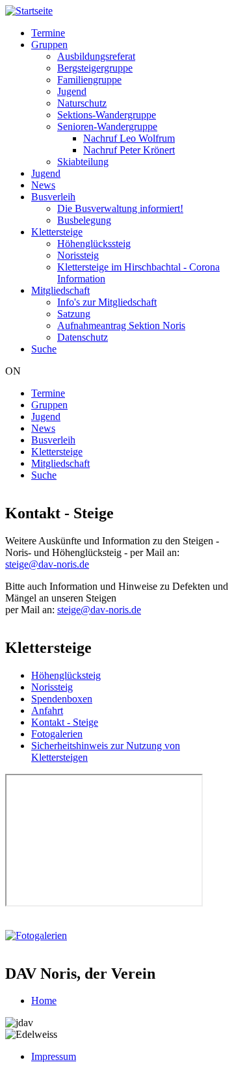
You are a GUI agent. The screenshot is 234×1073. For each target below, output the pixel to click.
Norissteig (78, 255)
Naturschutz (82, 103)
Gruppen (49, 44)
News (43, 185)
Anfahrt (47, 710)
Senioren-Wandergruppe (107, 126)
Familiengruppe (89, 79)
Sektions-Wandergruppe (106, 114)
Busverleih (53, 196)
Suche (44, 348)
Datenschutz (82, 337)
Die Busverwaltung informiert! (120, 208)
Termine (48, 32)
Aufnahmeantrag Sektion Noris (121, 325)
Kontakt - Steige (64, 722)
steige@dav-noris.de (47, 564)
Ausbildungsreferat (96, 56)
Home (44, 1000)
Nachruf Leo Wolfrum (129, 138)
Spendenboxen (61, 698)
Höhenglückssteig (94, 243)
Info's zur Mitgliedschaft (107, 302)
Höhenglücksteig (66, 675)
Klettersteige (57, 231)
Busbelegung (84, 220)
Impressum (53, 1056)
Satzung (73, 313)
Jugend (71, 91)
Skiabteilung (83, 161)
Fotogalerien (57, 733)
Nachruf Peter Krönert (129, 149)
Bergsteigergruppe (95, 67)
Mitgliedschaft (60, 290)
